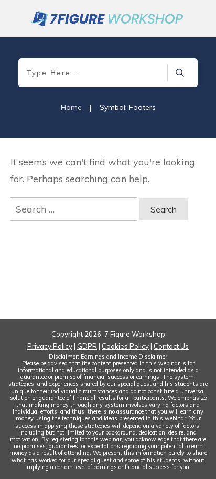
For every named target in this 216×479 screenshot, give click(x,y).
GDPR (87, 346)
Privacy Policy (49, 346)
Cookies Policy (125, 346)
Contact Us (171, 346)
